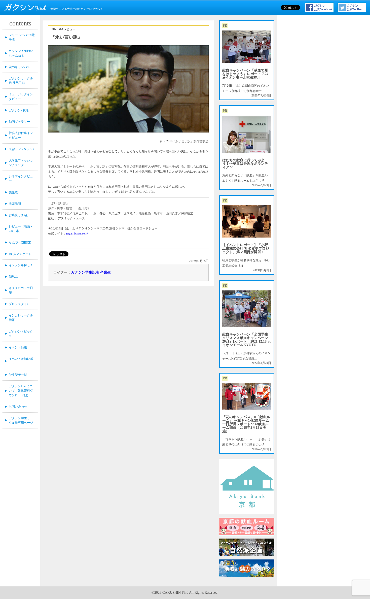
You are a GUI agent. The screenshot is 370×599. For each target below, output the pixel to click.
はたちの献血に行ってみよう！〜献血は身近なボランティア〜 (245, 163)
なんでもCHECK (20, 242)
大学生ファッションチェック (21, 163)
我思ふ (13, 276)
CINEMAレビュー (63, 29)
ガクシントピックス (21, 334)
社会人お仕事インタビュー (21, 135)
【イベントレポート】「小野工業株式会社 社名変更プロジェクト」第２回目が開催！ (245, 248)
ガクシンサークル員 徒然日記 (21, 81)
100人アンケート (20, 254)
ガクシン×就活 (19, 110)
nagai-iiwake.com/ (77, 233)
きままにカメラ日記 (21, 290)
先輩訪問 (15, 204)
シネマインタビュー (21, 179)
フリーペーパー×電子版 (22, 37)
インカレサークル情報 (21, 318)
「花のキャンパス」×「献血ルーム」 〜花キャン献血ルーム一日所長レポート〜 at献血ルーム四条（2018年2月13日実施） (246, 424)
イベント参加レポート (21, 361)
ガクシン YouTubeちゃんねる (21, 53)
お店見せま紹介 (19, 215)
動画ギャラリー (19, 121)
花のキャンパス (19, 67)
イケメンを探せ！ (21, 265)
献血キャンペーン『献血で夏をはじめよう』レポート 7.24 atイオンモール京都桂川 (245, 74)
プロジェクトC (19, 304)
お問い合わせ (18, 406)
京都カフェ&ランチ (22, 149)
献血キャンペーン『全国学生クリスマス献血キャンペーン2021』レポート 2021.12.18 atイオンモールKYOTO (246, 339)
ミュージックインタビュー (21, 96)
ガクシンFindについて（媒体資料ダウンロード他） (21, 390)
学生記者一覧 (18, 375)
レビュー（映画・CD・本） (21, 229)
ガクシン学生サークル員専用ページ (21, 420)
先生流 (13, 192)
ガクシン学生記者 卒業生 (91, 272)
